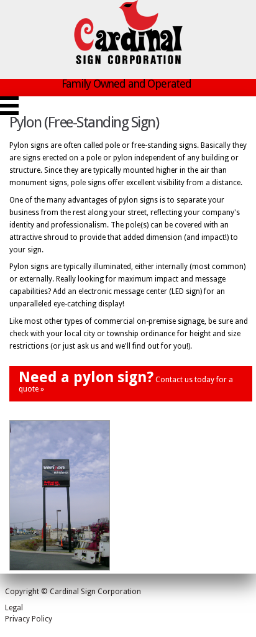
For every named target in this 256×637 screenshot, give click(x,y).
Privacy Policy (28, 619)
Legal (14, 607)
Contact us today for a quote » (126, 381)
